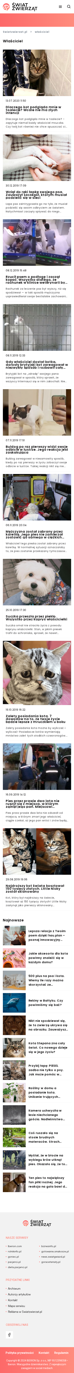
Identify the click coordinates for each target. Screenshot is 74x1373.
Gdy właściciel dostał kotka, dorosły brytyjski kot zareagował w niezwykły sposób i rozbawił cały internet (37, 364)
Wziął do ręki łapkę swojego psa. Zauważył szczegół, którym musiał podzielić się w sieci (36, 195)
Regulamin (61, 1353)
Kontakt (44, 1353)
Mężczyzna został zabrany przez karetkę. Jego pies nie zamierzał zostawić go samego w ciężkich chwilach (34, 534)
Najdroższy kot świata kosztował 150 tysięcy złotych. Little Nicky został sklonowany (35, 888)
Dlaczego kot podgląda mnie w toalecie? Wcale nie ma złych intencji (33, 110)
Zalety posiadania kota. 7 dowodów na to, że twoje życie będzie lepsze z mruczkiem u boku (36, 719)
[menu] (60, 7)
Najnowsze (13, 920)
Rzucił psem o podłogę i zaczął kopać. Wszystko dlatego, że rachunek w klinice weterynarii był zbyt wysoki (36, 279)
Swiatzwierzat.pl (15, 32)
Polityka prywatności (20, 1353)
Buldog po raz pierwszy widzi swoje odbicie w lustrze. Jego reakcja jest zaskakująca (37, 449)
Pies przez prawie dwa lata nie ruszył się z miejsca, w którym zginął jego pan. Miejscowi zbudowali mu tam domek (32, 803)
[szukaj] (69, 7)
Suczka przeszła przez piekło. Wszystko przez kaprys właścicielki (36, 618)
